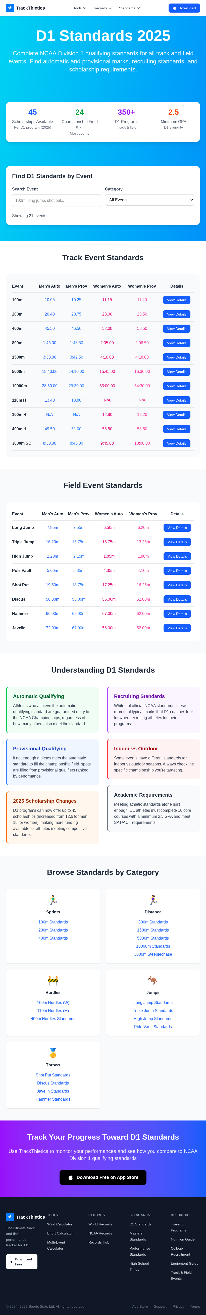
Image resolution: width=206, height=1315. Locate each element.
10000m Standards (153, 946)
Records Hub (98, 1242)
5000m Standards (153, 938)
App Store (140, 1306)
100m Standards (53, 922)
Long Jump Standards (153, 1002)
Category (114, 189)
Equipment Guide (184, 1263)
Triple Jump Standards (153, 1011)
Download (187, 8)
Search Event (25, 189)
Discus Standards (53, 1083)
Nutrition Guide (183, 1239)
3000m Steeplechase (153, 954)
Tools (77, 8)
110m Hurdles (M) (53, 1011)
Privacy (178, 1306)
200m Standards (53, 930)
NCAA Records (100, 1233)
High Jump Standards (153, 1019)
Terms (195, 1306)
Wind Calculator (59, 1224)
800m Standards (153, 922)
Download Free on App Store (107, 1177)
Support (160, 1306)
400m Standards (53, 938)
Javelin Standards (53, 1091)
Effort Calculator (60, 1233)
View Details (176, 300)
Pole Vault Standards (153, 1027)
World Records (100, 1224)
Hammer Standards (53, 1099)
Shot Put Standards (53, 1075)
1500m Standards (153, 930)
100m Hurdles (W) (53, 1002)
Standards (127, 8)
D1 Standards (140, 1224)
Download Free (23, 1261)
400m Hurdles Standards (53, 1019)
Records (100, 8)
